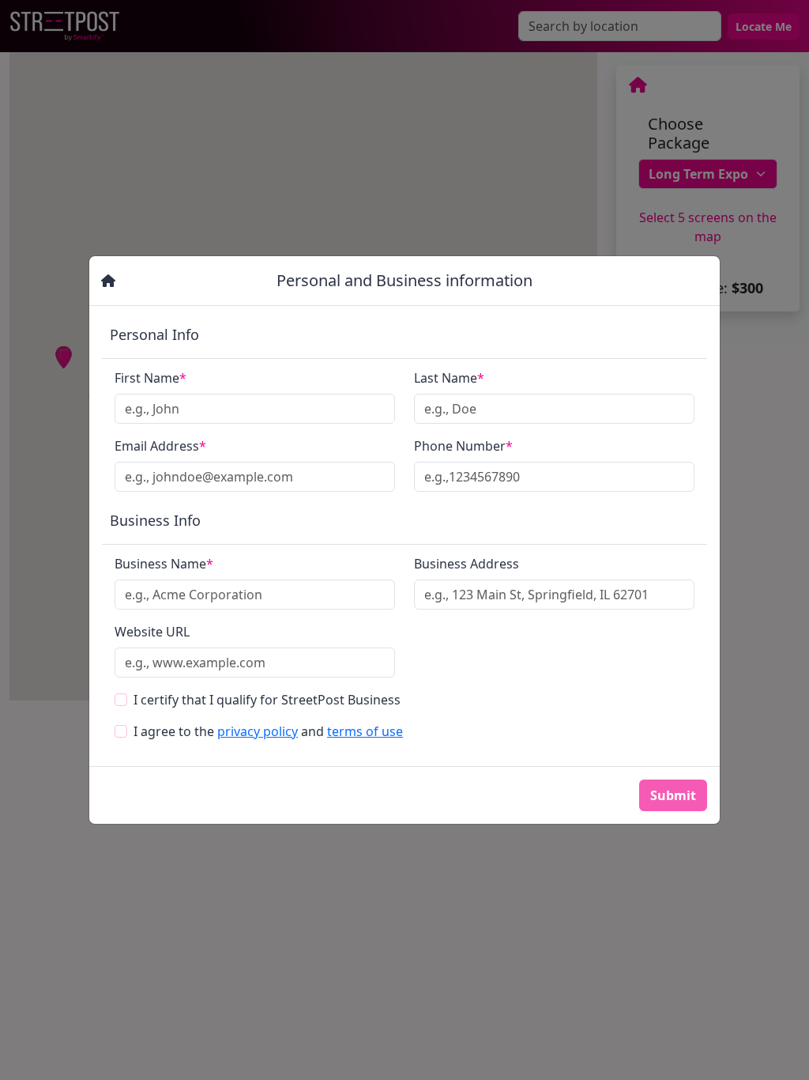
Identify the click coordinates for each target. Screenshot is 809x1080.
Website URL (152, 631)
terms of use (365, 731)
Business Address (466, 563)
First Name (150, 378)
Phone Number (463, 446)
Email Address (160, 446)
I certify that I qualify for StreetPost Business (267, 699)
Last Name (449, 378)
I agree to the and (268, 731)
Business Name (164, 563)
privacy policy (257, 731)
